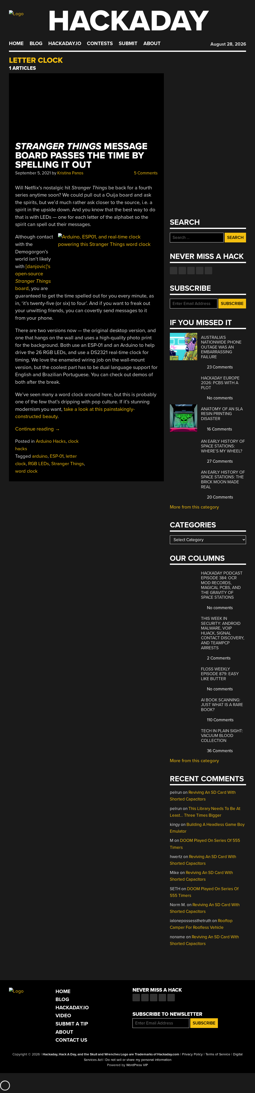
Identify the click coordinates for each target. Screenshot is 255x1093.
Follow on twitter (182, 270)
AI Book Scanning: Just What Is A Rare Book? (222, 704)
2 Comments (218, 658)
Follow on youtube (191, 270)
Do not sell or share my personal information (138, 1060)
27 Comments (219, 461)
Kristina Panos (70, 173)
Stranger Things (67, 463)
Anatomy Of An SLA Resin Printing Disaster (222, 413)
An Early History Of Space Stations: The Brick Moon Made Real (223, 480)
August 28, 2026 (228, 44)
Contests (100, 44)
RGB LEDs (38, 463)
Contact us (208, 270)
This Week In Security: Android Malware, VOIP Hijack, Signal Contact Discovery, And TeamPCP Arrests (222, 633)
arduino (40, 456)
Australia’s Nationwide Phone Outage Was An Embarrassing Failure (221, 347)
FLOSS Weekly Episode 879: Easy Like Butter (220, 673)
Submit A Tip (72, 1024)
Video (63, 1016)
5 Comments (145, 173)
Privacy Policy (192, 1054)
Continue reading (37, 429)
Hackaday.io (64, 44)
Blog (36, 44)
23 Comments (219, 367)
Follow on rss (199, 270)
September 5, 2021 (33, 173)
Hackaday (128, 21)
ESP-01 (57, 456)
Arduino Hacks (51, 441)
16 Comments (219, 429)
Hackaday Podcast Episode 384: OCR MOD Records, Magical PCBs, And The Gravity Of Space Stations (222, 585)
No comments (219, 398)
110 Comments (220, 720)
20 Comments (219, 497)
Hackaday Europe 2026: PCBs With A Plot (220, 382)
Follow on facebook (173, 270)
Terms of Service (217, 1054)
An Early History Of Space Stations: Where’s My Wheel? (223, 446)
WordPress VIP (137, 1065)
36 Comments (219, 750)
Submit (128, 44)
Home (16, 44)
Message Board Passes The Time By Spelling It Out (81, 156)
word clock (26, 471)
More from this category (194, 507)
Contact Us (71, 1040)
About (152, 44)
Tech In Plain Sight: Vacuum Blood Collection (222, 735)
